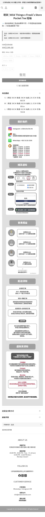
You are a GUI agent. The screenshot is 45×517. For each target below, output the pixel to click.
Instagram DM (27, 489)
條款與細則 (22, 500)
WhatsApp (17, 489)
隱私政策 (22, 498)
